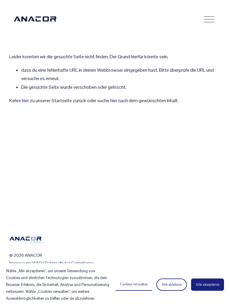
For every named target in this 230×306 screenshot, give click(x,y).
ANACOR (35, 19)
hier (25, 100)
